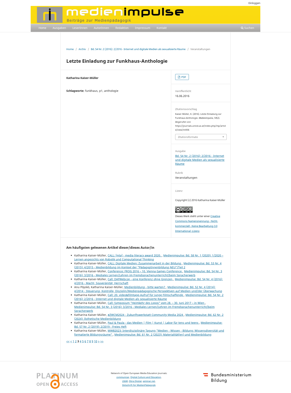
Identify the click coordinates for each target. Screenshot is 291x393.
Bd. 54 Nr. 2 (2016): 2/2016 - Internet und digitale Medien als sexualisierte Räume (138, 49)
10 (95, 341)
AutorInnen (101, 28)
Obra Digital (135, 381)
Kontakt (162, 28)
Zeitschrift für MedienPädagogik (139, 385)
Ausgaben (59, 28)
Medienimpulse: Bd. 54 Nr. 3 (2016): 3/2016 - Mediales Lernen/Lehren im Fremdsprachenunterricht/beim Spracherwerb (148, 273)
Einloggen (254, 3)
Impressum (142, 28)
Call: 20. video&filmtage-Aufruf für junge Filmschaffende (146, 295)
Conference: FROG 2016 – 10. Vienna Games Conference (145, 271)
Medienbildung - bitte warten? (145, 287)
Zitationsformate (188, 137)
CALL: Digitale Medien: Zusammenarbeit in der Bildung (145, 263)
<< (67, 341)
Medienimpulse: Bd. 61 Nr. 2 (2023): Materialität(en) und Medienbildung (162, 334)
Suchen (248, 28)
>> (102, 341)
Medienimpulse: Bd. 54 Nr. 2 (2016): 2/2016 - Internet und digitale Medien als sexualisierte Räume (148, 297)
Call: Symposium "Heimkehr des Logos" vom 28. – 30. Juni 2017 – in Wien (156, 303)
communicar (122, 377)
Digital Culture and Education (145, 377)
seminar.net (149, 381)
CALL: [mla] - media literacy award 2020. (135, 255)
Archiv (82, 49)
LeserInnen (79, 28)
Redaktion (122, 28)
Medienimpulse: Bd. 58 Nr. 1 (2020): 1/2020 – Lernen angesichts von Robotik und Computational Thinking (148, 257)
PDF (183, 77)
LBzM (125, 381)
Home (42, 28)
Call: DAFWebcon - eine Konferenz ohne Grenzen (140, 279)
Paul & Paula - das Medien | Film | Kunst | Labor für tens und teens (153, 323)
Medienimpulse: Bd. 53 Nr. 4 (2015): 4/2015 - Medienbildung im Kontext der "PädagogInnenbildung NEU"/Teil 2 (148, 265)
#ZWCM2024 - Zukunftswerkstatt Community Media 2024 (146, 315)
